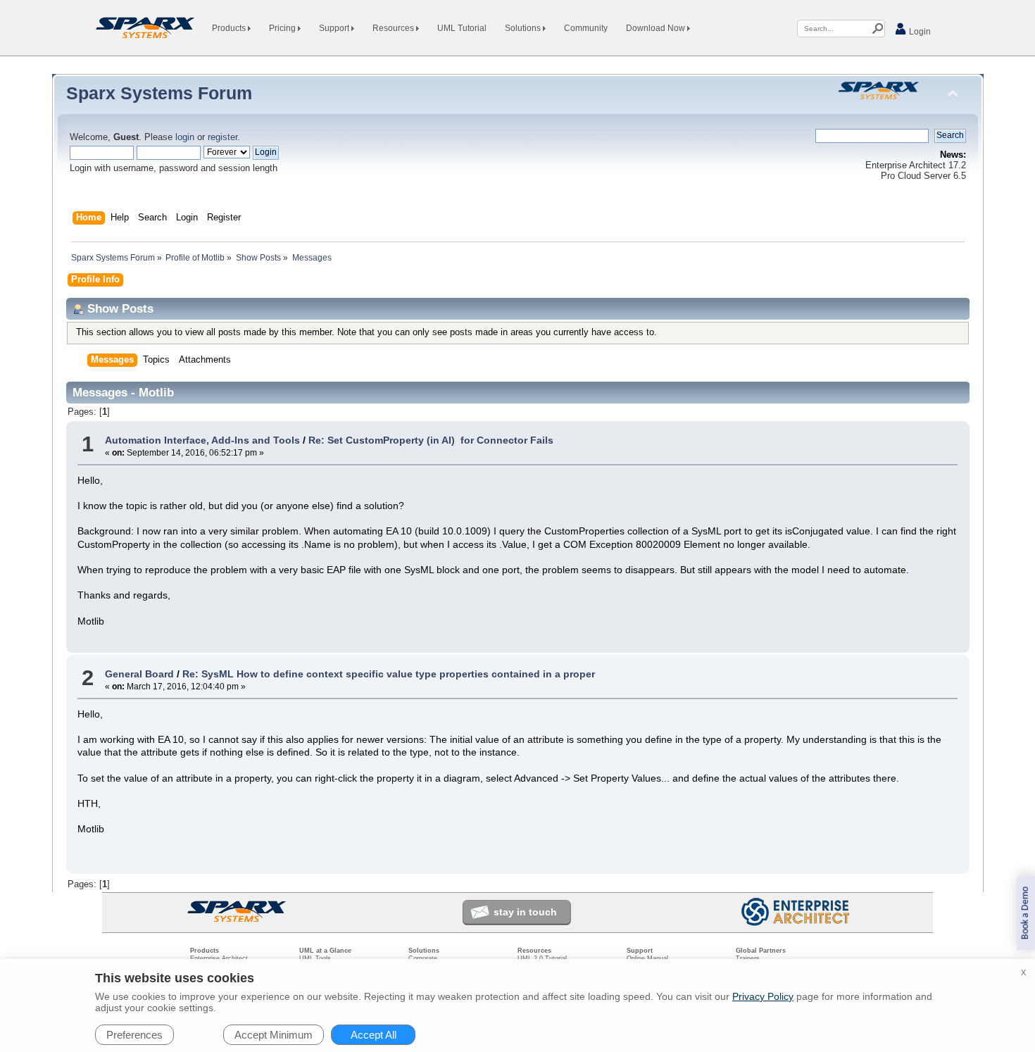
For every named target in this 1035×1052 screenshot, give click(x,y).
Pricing (283, 28)
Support (335, 28)
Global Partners (761, 950)
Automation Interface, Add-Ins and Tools (202, 440)
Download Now (656, 28)
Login (919, 32)
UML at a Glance (325, 950)
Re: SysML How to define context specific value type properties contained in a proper (388, 674)
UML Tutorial (462, 28)
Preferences (134, 1035)
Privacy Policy (763, 996)
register (222, 137)
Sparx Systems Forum (159, 93)
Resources (394, 28)
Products (230, 28)
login (184, 137)
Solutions (524, 28)
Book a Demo (1025, 913)
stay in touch (525, 912)
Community (586, 28)
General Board (139, 674)
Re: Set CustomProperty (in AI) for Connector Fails (430, 440)
